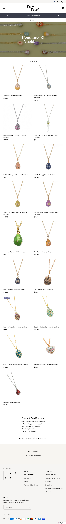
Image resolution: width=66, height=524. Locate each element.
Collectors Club (50, 471)
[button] (62, 523)
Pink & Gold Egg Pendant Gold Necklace (15, 175)
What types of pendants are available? (33, 421)
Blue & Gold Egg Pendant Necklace (14, 289)
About (26, 481)
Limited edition (29, 474)
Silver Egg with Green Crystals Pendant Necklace (46, 136)
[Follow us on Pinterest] (5, 478)
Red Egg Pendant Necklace (11, 402)
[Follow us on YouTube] (10, 478)
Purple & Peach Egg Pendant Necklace (15, 327)
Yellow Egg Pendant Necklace (12, 95)
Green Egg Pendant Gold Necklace (14, 252)
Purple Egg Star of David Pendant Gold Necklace (45, 213)
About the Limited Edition (53, 478)
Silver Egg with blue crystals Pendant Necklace (45, 96)
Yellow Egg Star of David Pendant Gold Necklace (15, 213)
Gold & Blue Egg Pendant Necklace (45, 175)
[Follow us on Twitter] (10, 473)
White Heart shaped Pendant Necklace (46, 364)
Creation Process (50, 474)
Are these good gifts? (28, 429)
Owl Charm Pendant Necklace (43, 289)
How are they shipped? (29, 431)
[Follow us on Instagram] (15, 473)
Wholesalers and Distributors (53, 488)
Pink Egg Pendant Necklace (42, 252)
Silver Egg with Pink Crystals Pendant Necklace (14, 136)
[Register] (29, 507)
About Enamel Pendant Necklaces (32, 438)
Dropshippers (49, 485)
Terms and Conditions (31, 485)
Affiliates (48, 481)
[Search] (8, 8)
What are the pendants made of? (32, 424)
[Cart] (62, 8)
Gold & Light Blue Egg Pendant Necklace (46, 327)
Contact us (27, 478)
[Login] (62, 1)
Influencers (48, 492)
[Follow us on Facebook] (5, 473)
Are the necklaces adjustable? (31, 426)
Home (5, 25)
